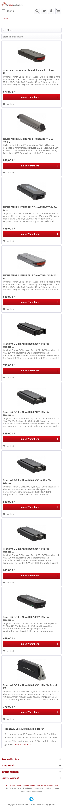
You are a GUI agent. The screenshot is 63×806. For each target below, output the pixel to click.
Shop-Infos (26, 785)
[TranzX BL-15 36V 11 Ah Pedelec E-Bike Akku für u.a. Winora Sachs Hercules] (31, 55)
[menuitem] (8, 11)
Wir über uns (10, 785)
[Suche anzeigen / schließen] (37, 11)
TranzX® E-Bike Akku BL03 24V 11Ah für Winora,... (26, 413)
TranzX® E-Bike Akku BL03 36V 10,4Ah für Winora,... (27, 482)
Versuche (35, 785)
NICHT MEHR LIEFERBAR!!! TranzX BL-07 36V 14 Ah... (30, 208)
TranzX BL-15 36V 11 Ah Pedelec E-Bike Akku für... (28, 72)
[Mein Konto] (51, 11)
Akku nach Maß (45, 785)
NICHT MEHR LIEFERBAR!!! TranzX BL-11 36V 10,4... (28, 140)
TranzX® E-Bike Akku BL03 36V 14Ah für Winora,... (26, 345)
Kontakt (19, 785)
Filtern (9, 30)
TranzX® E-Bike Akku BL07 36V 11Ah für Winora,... (26, 618)
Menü (10, 10)
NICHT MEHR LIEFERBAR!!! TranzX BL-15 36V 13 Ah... (30, 277)
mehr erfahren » (23, 744)
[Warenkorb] (58, 11)
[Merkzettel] (44, 11)
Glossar (55, 785)
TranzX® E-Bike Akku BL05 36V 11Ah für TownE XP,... (30, 687)
